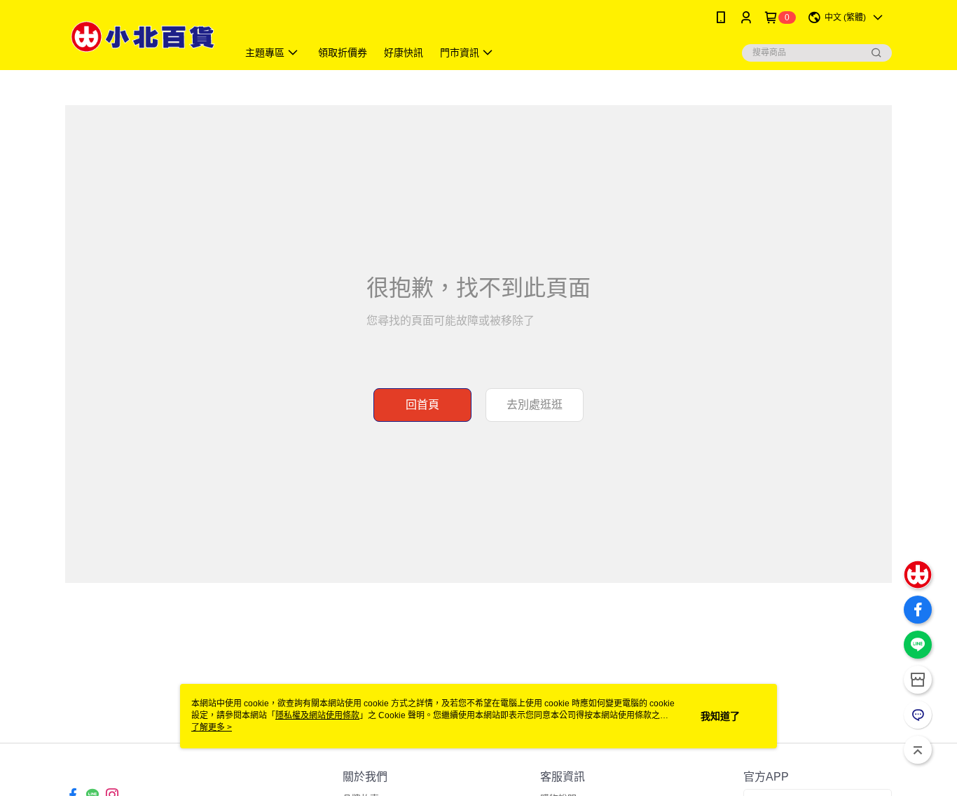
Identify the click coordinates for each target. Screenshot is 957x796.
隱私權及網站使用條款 (317, 715)
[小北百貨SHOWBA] (143, 37)
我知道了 (720, 716)
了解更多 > (211, 727)
